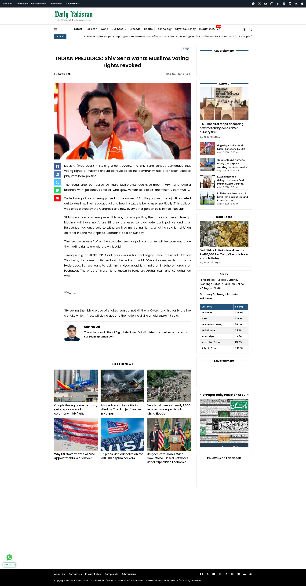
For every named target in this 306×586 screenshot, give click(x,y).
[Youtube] (265, 3)
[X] (57, 182)
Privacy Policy (38, 3)
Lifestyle (135, 29)
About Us (7, 3)
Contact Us (22, 3)
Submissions (72, 3)
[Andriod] (296, 3)
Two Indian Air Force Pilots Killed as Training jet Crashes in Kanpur (121, 409)
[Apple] (302, 3)
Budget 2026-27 (209, 29)
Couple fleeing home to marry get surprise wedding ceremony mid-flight (75, 409)
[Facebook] (253, 3)
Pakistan (91, 29)
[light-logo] (74, 16)
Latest (78, 29)
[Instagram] (271, 3)
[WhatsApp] (57, 190)
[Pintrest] (284, 3)
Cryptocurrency (185, 29)
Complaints (55, 3)
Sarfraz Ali (64, 74)
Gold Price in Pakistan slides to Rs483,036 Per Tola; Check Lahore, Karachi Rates (224, 254)
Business (117, 29)
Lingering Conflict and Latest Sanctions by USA (174, 36)
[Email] (57, 198)
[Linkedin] (290, 3)
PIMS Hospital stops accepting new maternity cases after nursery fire (97, 36)
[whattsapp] (9, 557)
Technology (163, 29)
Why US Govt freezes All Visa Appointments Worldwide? (74, 456)
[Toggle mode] (244, 29)
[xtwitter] (259, 3)
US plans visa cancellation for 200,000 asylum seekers (122, 456)
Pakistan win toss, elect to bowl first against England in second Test (232, 197)
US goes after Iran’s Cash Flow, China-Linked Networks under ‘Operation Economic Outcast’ (167, 460)
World (104, 29)
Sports (148, 29)
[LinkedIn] (57, 174)
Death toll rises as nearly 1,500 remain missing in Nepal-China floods (168, 409)
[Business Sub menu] (125, 29)
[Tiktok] (278, 3)
